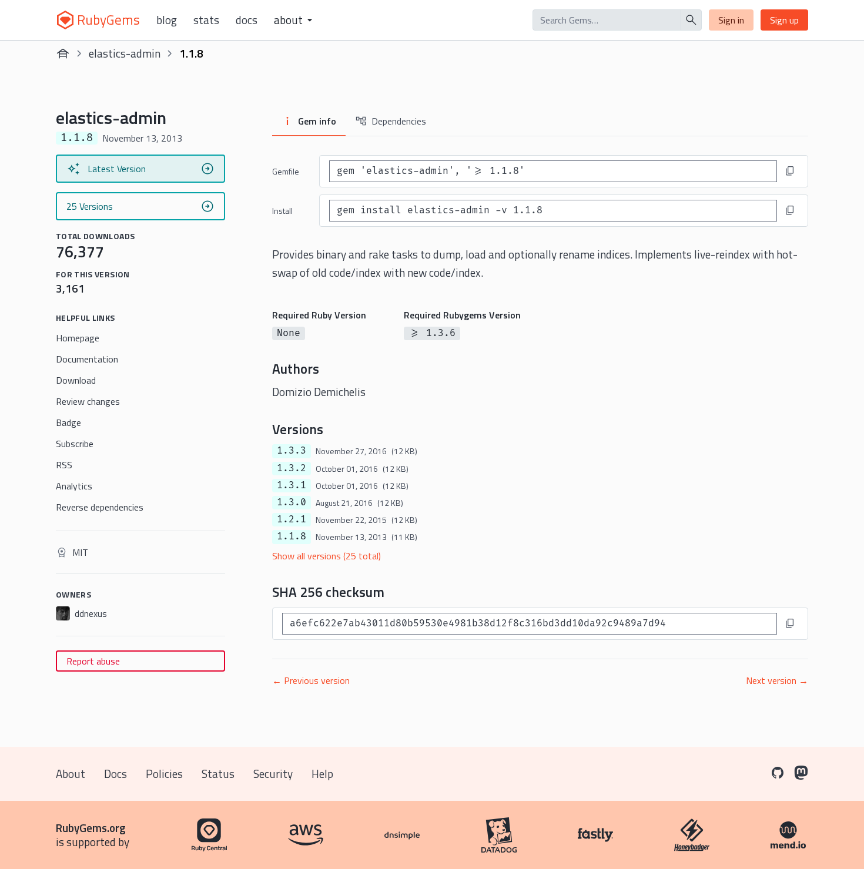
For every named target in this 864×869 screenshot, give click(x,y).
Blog (166, 20)
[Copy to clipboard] (790, 171)
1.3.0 (291, 502)
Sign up (784, 20)
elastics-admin (124, 53)
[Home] (62, 53)
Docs (246, 20)
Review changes (88, 401)
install (282, 210)
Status (218, 773)
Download (76, 380)
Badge (68, 422)
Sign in (731, 20)
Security (273, 773)
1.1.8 (291, 536)
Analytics (74, 486)
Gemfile (285, 171)
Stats (206, 20)
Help (322, 773)
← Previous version (311, 680)
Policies (164, 773)
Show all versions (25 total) (326, 556)
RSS (64, 465)
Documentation (87, 359)
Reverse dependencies (99, 507)
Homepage (77, 338)
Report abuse (93, 661)
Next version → (777, 680)
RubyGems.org (91, 827)
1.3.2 (291, 468)
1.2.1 (291, 519)
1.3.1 (291, 485)
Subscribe (74, 444)
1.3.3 (291, 451)
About (70, 773)
